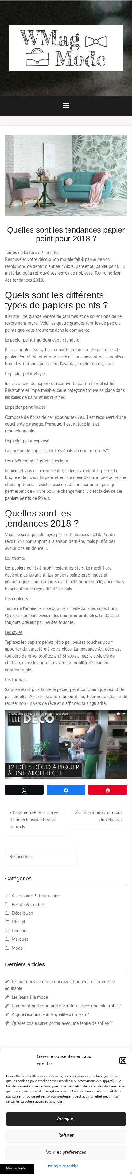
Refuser (66, 1135)
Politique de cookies (63, 1166)
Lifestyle (19, 922)
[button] (123, 1060)
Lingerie (19, 931)
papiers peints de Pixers (27, 498)
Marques (20, 939)
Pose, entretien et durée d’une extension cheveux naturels (34, 820)
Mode (17, 948)
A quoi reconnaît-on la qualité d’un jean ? (50, 1015)
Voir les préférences (66, 1152)
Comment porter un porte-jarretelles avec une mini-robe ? (66, 1006)
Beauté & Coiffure (28, 905)
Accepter (66, 1118)
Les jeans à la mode (30, 997)
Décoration (22, 913)
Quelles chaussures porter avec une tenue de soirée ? (62, 1023)
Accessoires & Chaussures (36, 896)
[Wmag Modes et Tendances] (66, 48)
